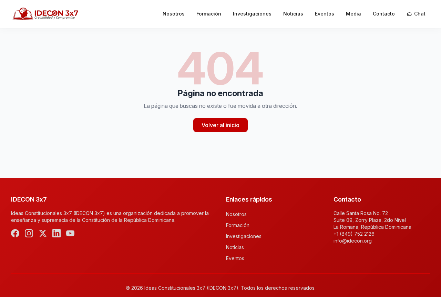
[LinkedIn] (56, 233)
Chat (419, 14)
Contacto (384, 14)
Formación (208, 14)
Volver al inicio (220, 125)
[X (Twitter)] (43, 233)
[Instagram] (29, 233)
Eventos (324, 14)
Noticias (293, 14)
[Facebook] (15, 233)
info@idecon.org (353, 241)
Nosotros (174, 14)
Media (353, 14)
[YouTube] (70, 233)
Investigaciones (252, 14)
